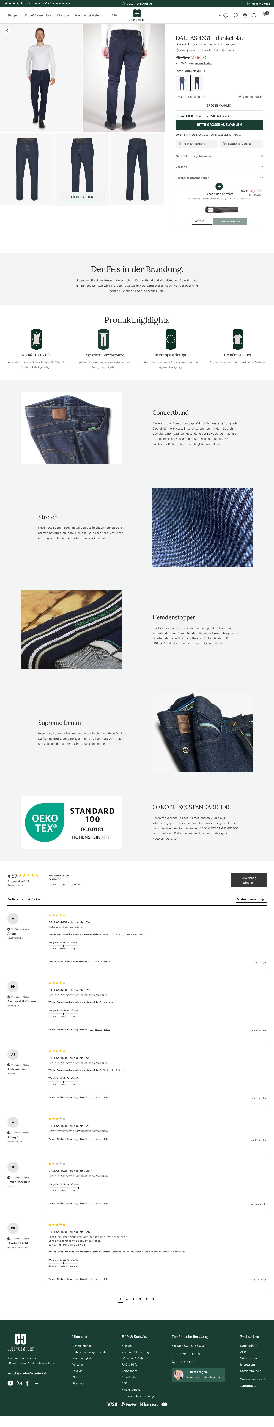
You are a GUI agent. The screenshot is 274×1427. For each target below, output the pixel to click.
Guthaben (204, 134)
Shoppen (13, 15)
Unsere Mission (82, 1345)
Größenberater (253, 96)
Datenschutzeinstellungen (139, 1396)
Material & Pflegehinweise (194, 156)
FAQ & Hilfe (129, 1364)
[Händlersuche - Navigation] (245, 15)
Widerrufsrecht (250, 1358)
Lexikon (77, 1370)
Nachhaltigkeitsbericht (90, 15)
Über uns (63, 15)
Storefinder (129, 1377)
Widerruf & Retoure (135, 1358)
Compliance (130, 1370)
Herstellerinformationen (193, 177)
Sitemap (78, 1383)
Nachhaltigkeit (82, 1358)
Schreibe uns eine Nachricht (204, 1377)
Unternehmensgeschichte (89, 1352)
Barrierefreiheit (250, 1370)
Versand (181, 166)
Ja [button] (91, 961)
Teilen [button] (107, 961)
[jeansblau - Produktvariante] (182, 83)
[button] (120, 1298)
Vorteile (77, 1364)
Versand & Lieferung (135, 1352)
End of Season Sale (38, 15)
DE (219, 15)
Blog (75, 1377)
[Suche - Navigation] (236, 15)
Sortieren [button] (14, 899)
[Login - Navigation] (254, 15)
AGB (243, 1352)
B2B (114, 15)
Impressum (247, 1364)
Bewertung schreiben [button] (248, 880)
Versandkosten (203, 63)
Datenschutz (248, 1345)
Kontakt (127, 1345)
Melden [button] (98, 961)
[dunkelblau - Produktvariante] (197, 83)
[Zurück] (7, 30)
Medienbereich (131, 1389)
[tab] (251, 900)
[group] (27, 875)
